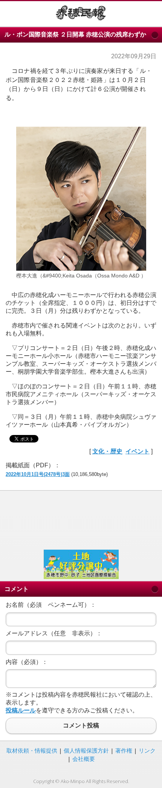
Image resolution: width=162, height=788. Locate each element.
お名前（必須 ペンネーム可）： (51, 605)
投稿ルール (21, 710)
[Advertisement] (81, 519)
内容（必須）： (27, 662)
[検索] (150, 12)
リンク (147, 750)
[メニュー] (11, 12)
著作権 (123, 750)
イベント (137, 451)
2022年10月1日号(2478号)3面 (38, 474)
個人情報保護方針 (86, 750)
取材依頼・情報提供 (31, 750)
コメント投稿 (81, 725)
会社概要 (83, 758)
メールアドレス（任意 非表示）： (54, 633)
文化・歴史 (107, 451)
